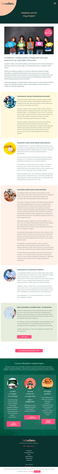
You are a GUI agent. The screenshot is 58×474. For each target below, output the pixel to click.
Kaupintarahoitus (29, 452)
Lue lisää (30, 471)
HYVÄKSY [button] (37, 471)
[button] (14, 424)
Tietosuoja (29, 460)
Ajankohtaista (29, 456)
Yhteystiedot (29, 458)
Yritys (29, 454)
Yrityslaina (29, 450)
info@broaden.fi (29, 446)
